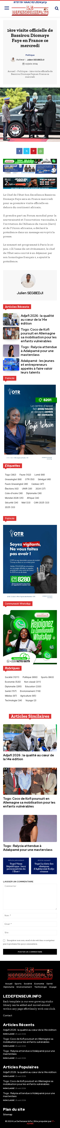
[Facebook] (19, 151)
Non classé (8, 1034)
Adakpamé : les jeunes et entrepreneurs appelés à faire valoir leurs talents (37, 366)
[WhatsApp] (41, 151)
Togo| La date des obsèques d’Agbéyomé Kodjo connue (44, 867)
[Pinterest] (33, 151)
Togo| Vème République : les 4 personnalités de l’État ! (16, 867)
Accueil (11, 71)
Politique (30, 55)
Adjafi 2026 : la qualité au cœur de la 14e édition (37, 319)
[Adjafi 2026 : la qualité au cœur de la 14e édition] (11, 319)
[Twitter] (26, 151)
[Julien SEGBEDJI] (13, 59)
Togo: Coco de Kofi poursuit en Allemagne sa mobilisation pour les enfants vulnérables (39, 335)
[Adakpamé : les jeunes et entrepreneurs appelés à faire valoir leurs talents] (11, 364)
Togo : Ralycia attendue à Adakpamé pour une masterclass (39, 351)
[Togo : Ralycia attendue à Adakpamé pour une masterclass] (11, 351)
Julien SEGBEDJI (35, 59)
